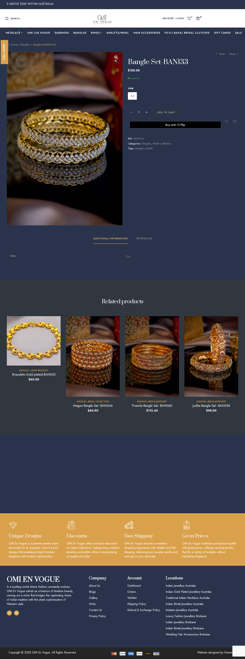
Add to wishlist (226, 121)
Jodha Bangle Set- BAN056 (211, 405)
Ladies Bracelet (39, 370)
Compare (234, 121)
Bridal (149, 148)
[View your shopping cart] (198, 18)
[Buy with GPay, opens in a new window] (175, 124)
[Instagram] (16, 612)
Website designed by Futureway (216, 652)
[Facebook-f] (9, 612)
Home (14, 45)
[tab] (112, 238)
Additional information (110, 238)
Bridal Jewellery (157, 401)
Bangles (25, 45)
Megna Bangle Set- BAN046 (93, 405)
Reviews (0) (144, 238)
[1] (189, 18)
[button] (116, 60)
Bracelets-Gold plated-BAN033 (33, 374)
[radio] (132, 96)
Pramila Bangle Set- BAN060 (152, 405)
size (130, 88)
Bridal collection (162, 144)
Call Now (4, 52)
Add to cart (166, 112)
